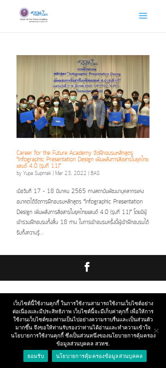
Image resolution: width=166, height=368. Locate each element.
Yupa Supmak (37, 173)
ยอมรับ (35, 356)
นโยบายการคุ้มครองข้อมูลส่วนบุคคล (99, 356)
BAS (95, 173)
